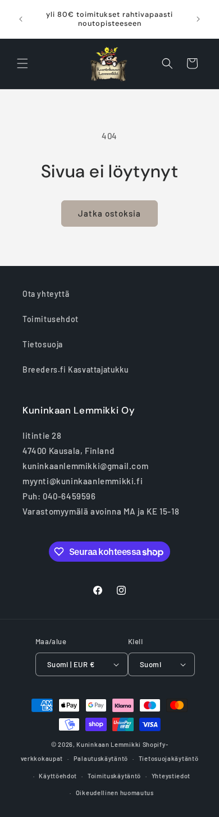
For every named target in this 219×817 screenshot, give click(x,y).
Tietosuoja (42, 344)
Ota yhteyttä (45, 294)
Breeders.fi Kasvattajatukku (75, 369)
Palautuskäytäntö (101, 758)
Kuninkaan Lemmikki (108, 744)
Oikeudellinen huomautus (115, 792)
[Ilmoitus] (198, 19)
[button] (22, 63)
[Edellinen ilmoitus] (20, 19)
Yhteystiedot (171, 775)
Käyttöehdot (58, 775)
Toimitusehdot (50, 319)
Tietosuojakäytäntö (169, 758)
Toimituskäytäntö (114, 775)
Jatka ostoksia (109, 213)
